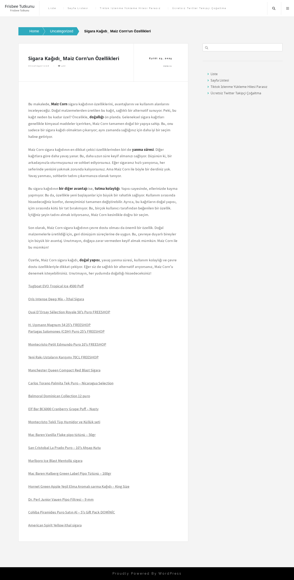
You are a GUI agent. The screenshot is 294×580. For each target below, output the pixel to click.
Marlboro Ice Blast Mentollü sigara (55, 460)
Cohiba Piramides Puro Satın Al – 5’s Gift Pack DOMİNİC (71, 512)
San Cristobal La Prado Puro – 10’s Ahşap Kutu (64, 447)
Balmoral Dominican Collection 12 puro (59, 396)
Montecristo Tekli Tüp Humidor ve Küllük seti (64, 422)
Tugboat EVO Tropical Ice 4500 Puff (56, 286)
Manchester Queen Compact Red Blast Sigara (64, 370)
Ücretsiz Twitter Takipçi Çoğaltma (199, 8)
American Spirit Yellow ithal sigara (55, 525)
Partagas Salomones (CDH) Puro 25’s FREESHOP (66, 331)
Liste (52, 8)
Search (273, 8)
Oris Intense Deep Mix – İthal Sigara (56, 299)
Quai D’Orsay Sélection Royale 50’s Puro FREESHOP (69, 312)
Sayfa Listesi (78, 8)
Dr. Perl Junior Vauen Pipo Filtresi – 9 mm (61, 499)
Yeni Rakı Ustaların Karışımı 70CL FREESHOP (63, 357)
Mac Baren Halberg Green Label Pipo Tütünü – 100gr (69, 473)
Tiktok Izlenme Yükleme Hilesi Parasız (130, 8)
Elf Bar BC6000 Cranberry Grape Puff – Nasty (63, 409)
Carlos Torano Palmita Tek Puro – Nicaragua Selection (70, 383)
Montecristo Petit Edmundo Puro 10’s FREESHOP (67, 344)
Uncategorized (38, 66)
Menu (287, 8)
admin (167, 66)
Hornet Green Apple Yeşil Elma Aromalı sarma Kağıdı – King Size (78, 486)
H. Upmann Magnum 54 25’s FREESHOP (59, 324)
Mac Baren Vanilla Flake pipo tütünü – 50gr (62, 434)
